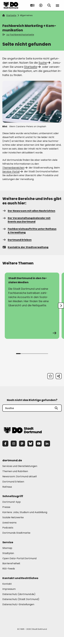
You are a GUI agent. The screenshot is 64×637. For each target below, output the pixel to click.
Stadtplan (8, 553)
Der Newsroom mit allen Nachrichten (31, 211)
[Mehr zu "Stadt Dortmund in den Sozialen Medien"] (32, 306)
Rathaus (7, 487)
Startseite (11, 15)
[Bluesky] (30, 444)
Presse (6, 507)
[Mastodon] (22, 444)
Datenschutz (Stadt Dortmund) (20, 599)
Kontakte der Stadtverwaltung (28, 247)
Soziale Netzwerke (13, 517)
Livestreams (9, 522)
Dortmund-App (11, 502)
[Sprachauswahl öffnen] (32, 5)
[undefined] (61, 306)
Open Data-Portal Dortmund (19, 558)
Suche (43, 62)
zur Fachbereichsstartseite (20, 34)
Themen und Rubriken (15, 471)
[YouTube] (39, 444)
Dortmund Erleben (20, 240)
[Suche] (56, 408)
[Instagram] (14, 444)
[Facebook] (5, 444)
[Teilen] (59, 376)
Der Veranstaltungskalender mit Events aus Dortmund (29, 219)
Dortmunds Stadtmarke (16, 533)
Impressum (9, 589)
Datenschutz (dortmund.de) (18, 594)
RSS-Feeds (8, 568)
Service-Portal (10, 171)
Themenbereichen (13, 167)
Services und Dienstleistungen (19, 466)
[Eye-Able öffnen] (40, 5)
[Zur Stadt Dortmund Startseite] (10, 5)
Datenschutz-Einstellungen (18, 604)
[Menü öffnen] (57, 5)
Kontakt (7, 584)
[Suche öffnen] (49, 5)
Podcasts (7, 527)
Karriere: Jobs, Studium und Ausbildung (24, 512)
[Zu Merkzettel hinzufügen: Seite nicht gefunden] (50, 376)
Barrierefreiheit (11, 563)
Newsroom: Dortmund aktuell (19, 476)
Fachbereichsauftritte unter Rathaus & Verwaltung (32, 230)
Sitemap (7, 548)
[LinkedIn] (47, 444)
